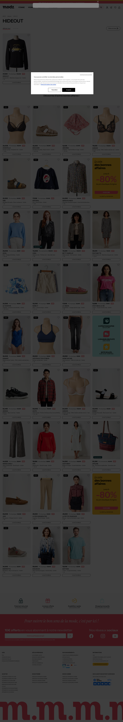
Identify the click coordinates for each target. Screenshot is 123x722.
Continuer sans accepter (86, 74)
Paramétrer (55, 90)
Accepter (68, 90)
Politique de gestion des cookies (48, 84)
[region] (62, 83)
